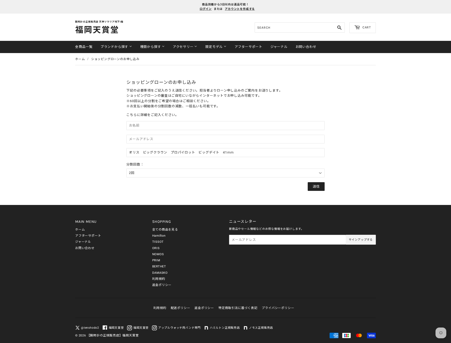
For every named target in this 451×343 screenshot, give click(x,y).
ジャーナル (279, 47)
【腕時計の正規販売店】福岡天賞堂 (113, 335)
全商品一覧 (84, 47)
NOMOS (158, 254)
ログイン (206, 9)
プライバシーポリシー (278, 308)
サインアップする (361, 239)
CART (366, 27)
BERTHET (159, 266)
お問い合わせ (305, 47)
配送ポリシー (180, 308)
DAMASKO (160, 272)
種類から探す (151, 47)
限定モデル (214, 47)
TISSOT (158, 241)
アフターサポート (248, 47)
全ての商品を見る (165, 229)
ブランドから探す (115, 47)
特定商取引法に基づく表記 (237, 308)
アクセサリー (183, 47)
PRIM (156, 260)
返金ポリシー (162, 285)
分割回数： (135, 164)
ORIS (156, 248)
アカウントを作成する (240, 9)
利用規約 (158, 279)
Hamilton (159, 235)
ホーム (80, 59)
